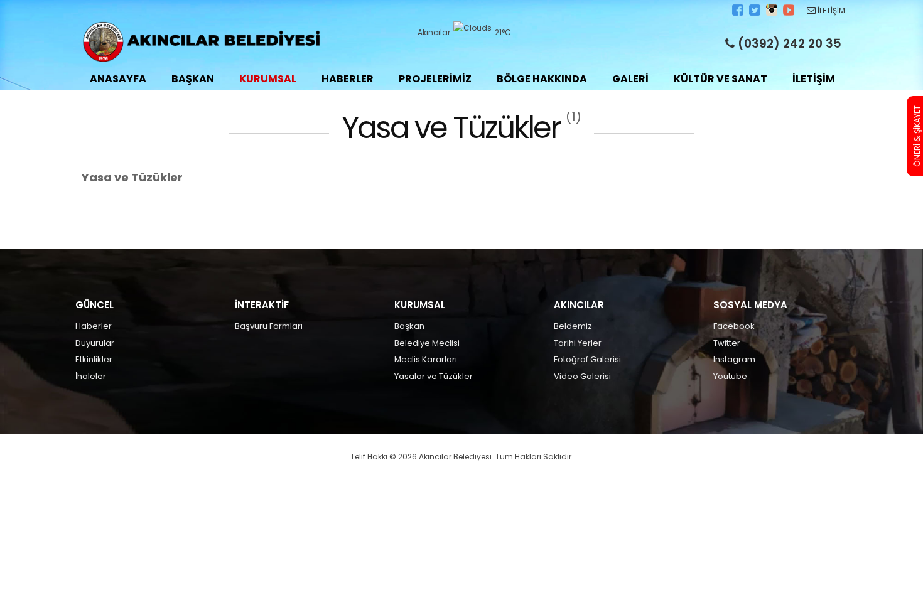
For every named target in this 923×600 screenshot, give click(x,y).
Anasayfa (118, 79)
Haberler (347, 79)
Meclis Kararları (425, 359)
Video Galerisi (582, 376)
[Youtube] (789, 13)
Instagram (734, 359)
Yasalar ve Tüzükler (433, 376)
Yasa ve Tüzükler (132, 177)
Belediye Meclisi (427, 343)
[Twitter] (755, 13)
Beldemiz (573, 326)
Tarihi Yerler (578, 343)
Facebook (734, 326)
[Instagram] (772, 13)
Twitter (726, 343)
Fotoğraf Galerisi (587, 359)
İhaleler (90, 376)
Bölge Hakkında (542, 79)
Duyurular (94, 343)
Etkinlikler (93, 359)
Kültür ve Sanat (720, 79)
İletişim (813, 79)
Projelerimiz (435, 79)
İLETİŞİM (830, 10)
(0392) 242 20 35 (788, 43)
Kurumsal (267, 79)
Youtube (730, 376)
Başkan (192, 79)
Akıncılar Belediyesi (201, 41)
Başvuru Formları (269, 326)
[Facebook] (738, 13)
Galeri (630, 79)
